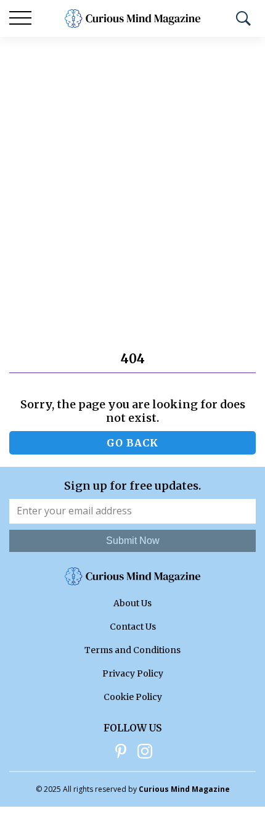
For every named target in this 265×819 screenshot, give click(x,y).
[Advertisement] (132, 175)
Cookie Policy (133, 696)
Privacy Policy (132, 673)
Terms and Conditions (132, 650)
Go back (132, 443)
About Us (132, 603)
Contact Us (133, 626)
